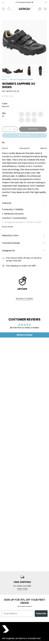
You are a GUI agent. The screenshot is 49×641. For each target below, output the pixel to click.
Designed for (8, 250)
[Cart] (45, 9)
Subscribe (41, 613)
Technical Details (11, 243)
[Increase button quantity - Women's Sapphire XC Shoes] (14, 129)
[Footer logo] (5, 629)
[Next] (46, 2)
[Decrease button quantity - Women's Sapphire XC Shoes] (5, 129)
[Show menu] (3, 9)
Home (4, 79)
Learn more (22, 588)
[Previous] (3, 2)
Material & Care (10, 235)
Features (6, 203)
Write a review (24, 334)
